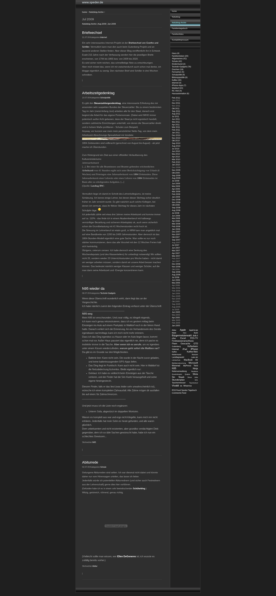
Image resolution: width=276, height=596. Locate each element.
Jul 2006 (175, 277)
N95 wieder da (93, 288)
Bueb (196, 333)
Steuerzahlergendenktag (107, 103)
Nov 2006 (176, 267)
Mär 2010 (176, 159)
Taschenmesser (179, 383)
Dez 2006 (176, 264)
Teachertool (193, 383)
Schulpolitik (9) (178, 75)
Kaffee (174, 352)
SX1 (196, 380)
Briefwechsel (92, 33)
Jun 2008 (176, 216)
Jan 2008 (176, 229)
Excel (183, 338)
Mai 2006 (176, 283)
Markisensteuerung (179, 363)
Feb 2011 (176, 130)
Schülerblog (139, 488)
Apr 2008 (176, 221)
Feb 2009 (176, 194)
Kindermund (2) (178, 64)
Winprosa (187, 386)
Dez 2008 (176, 200)
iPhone (194, 349)
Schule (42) (177, 61)
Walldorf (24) (177, 88)
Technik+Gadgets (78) (181, 67)
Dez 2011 (176, 103)
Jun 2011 (176, 119)
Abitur (174, 330)
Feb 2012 (176, 98)
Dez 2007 (176, 232)
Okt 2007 (176, 237)
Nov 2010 (176, 138)
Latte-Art (194, 357)
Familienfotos (178, 34)
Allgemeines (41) (179, 58)
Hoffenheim (192, 346)
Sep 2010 (176, 143)
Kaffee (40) (176, 80)
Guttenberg (176, 346)
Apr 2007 (176, 253)
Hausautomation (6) (180, 93)
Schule (103, 467)
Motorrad (176, 365)
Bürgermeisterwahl (182, 335)
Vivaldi (175, 385)
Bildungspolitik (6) (180, 77)
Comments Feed (179, 393)
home (174, 11)
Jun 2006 (176, 280)
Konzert (195, 354)
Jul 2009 (175, 181)
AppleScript (193, 330)
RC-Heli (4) (177, 91)
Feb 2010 (176, 162)
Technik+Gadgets (107, 293)
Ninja (195, 368)
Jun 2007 (176, 248)
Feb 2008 (176, 226)
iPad (185, 349)
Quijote (187, 374)
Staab (181, 377)
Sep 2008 (176, 208)
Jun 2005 (176, 312)
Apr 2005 (176, 318)
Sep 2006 (176, 272)
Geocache (185, 343)
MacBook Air (191, 360)
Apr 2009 (176, 189)
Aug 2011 (176, 114)
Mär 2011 (176, 127)
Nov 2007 (176, 234)
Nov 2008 (176, 202)
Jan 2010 (176, 165)
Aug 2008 (176, 210)
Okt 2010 (176, 141)
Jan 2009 (176, 197)
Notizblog (176, 17)
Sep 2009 (176, 175)
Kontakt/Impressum (180, 40)
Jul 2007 (175, 245)
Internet (175, 349)
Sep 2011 (176, 111)
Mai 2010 (176, 154)
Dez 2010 (176, 135)
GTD (196, 344)
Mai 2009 (176, 186)
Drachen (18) (177, 69)
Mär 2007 (176, 256)
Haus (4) (175, 53)
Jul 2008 (175, 213)
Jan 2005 (176, 325)
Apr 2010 (176, 157)
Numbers (194, 371)
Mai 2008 (176, 218)
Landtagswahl (178, 357)
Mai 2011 (176, 122)
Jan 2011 (176, 133)
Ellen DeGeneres (126, 556)
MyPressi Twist (190, 366)
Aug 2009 (176, 178)
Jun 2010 (176, 151)
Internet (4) (176, 83)
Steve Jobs (193, 377)
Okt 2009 (176, 173)
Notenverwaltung (179, 371)
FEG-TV (194, 338)
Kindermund (176, 354)
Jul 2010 (175, 149)
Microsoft (193, 363)
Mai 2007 (176, 250)
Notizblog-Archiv (179, 23)
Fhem (174, 343)
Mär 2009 (176, 191)
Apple (183, 329)
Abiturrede (90, 462)
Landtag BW (97, 186)
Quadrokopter (177, 374)
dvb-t (195, 335)
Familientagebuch (180, 28)
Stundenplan (178, 380)
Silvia (195, 374)
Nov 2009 (176, 170)
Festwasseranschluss (183, 341)
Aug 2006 (176, 275)
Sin (173, 377)
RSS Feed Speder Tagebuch (184, 390)
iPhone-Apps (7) (179, 85)
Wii (181, 386)
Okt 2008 (176, 205)
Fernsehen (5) (178, 72)
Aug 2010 (176, 146)
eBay (174, 338)
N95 (174, 368)
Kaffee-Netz (192, 352)
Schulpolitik (105, 98)
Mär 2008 (176, 224)
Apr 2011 (176, 125)
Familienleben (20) (180, 56)
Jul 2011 (175, 116)
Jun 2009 (176, 183)
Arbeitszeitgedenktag (98, 93)
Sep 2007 (176, 240)
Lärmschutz (176, 360)
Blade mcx (179, 333)
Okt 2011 (176, 108)
